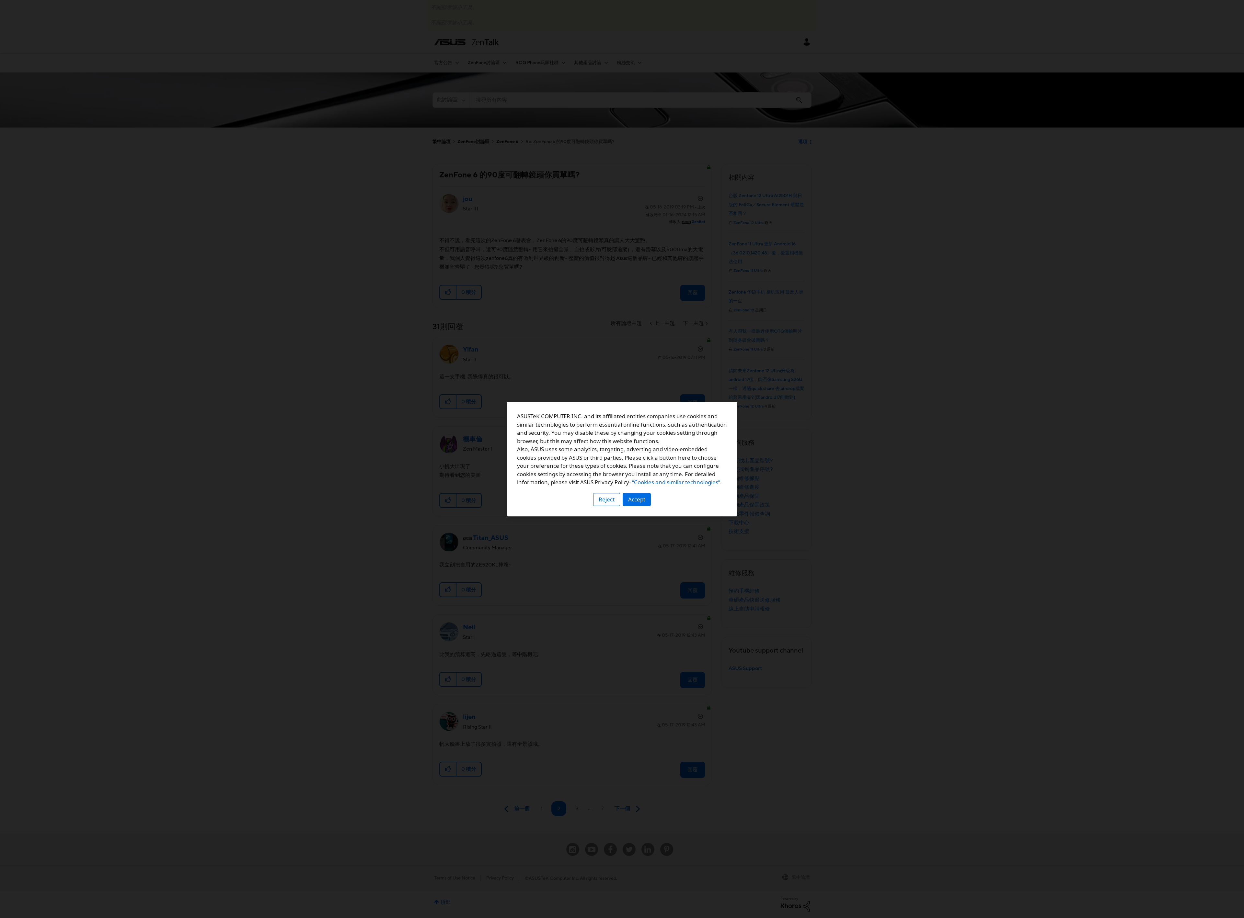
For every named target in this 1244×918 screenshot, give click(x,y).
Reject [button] (607, 499)
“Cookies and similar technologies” (676, 482)
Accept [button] (636, 499)
